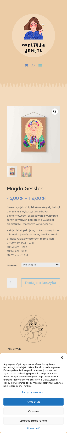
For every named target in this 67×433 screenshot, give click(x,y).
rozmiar (12, 265)
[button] (62, 357)
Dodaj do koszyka (40, 283)
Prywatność (33, 428)
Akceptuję (33, 401)
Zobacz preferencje (33, 420)
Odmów (33, 411)
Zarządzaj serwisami (32, 392)
